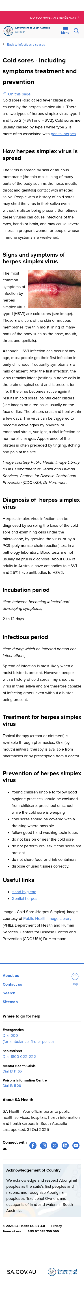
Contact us (12, 984)
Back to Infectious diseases (26, 44)
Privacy (56, 1226)
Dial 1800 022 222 (19, 1056)
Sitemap (10, 1001)
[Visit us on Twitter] (54, 1145)
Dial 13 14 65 (12, 1071)
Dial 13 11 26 (12, 1086)
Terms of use (12, 1231)
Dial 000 (10, 1035)
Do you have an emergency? (53, 18)
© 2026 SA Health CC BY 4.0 (24, 1226)
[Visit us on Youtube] (75, 1145)
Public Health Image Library (47, 918)
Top (75, 984)
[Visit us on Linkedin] (65, 1145)
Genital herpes (24, 898)
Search (9, 993)
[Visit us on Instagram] (43, 1145)
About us (11, 975)
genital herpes (63, 133)
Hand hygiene (24, 891)
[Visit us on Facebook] (32, 1145)
